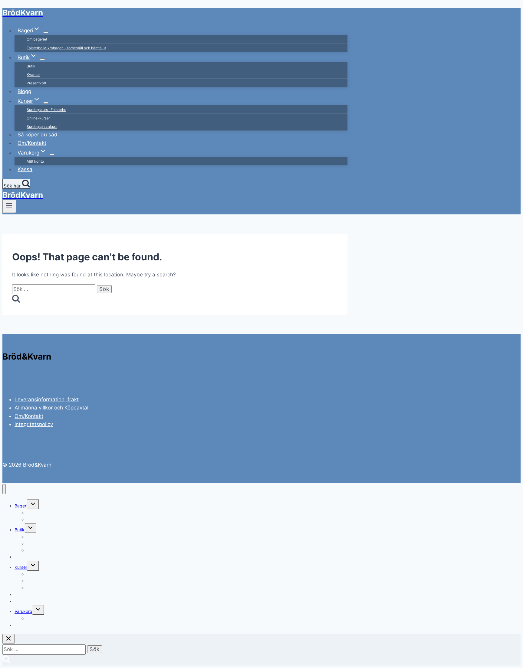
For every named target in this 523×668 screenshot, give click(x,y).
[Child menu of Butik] (42, 59)
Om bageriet (37, 39)
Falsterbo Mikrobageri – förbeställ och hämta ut (66, 48)
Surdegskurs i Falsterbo (46, 109)
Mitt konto (35, 161)
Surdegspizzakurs (42, 126)
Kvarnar (33, 74)
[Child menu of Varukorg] (52, 154)
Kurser (21, 567)
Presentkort (36, 83)
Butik (31, 66)
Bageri (21, 505)
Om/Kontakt (32, 143)
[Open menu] (9, 206)
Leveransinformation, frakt (47, 399)
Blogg (24, 91)
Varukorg (23, 611)
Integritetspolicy (34, 424)
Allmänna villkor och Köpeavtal (51, 408)
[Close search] (8, 639)
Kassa (25, 169)
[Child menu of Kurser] (45, 103)
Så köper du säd (38, 135)
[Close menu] (4, 489)
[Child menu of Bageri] (45, 32)
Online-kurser (38, 118)
